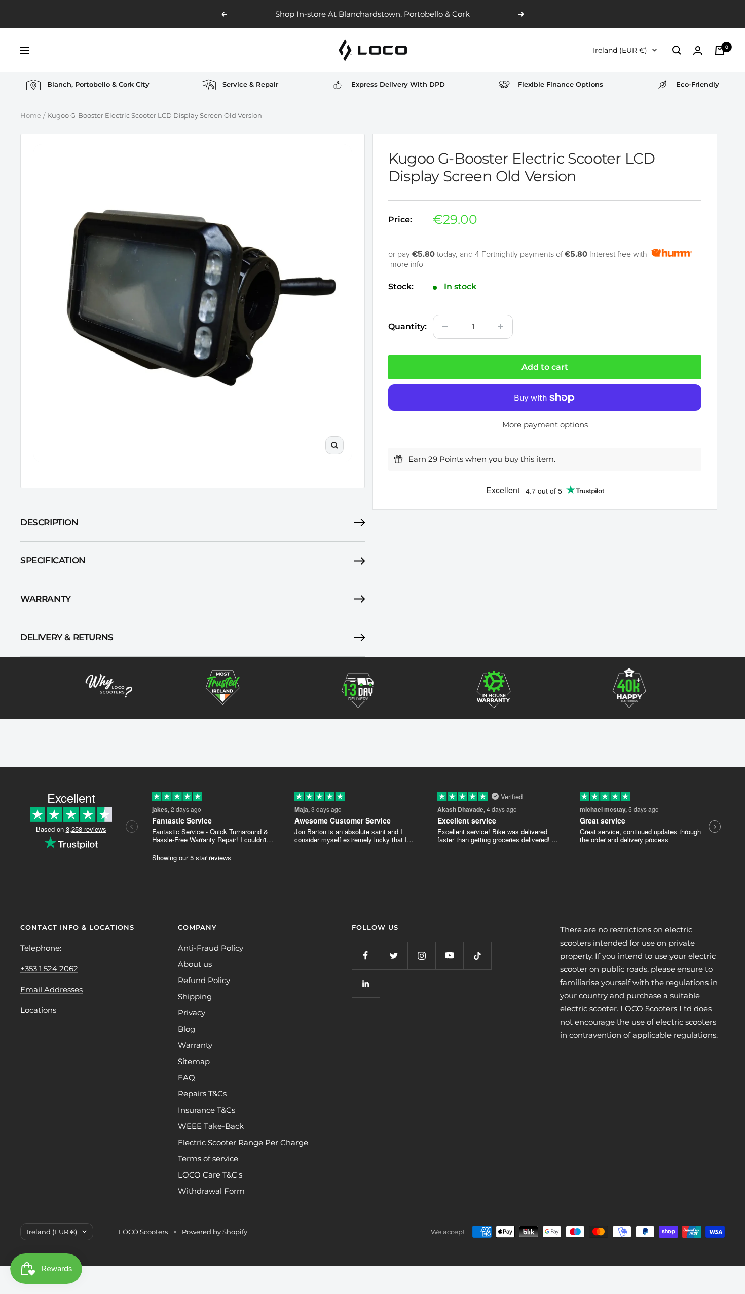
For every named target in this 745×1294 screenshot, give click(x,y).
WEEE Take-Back (211, 1126)
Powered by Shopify (214, 1232)
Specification (53, 560)
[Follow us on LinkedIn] (366, 983)
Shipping (195, 996)
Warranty (45, 599)
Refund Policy (204, 980)
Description (49, 522)
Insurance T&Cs (206, 1110)
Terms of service (208, 1158)
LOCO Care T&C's (210, 1175)
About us (195, 964)
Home (30, 115)
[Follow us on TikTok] (477, 955)
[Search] (676, 50)
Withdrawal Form (211, 1191)
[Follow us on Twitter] (393, 955)
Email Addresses (51, 989)
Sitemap (194, 1061)
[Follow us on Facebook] (366, 955)
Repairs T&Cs (202, 1094)
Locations (38, 1010)
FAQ (186, 1077)
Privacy (191, 1012)
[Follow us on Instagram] (421, 955)
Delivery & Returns (67, 637)
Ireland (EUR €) (620, 50)
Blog (186, 1029)
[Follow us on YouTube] (449, 955)
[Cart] (720, 50)
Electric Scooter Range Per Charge (243, 1142)
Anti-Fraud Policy (210, 948)
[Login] (697, 50)
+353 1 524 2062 (49, 968)
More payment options (545, 424)
